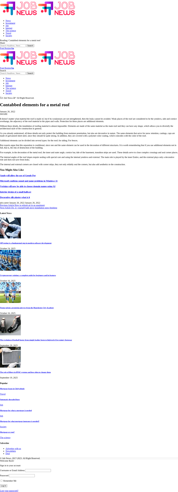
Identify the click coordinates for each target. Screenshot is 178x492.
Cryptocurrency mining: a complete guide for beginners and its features (28, 275)
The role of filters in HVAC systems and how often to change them (25, 372)
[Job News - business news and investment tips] (38, 16)
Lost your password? (9, 490)
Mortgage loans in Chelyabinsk (12, 389)
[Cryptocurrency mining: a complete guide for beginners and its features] (10, 270)
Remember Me (9, 481)
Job (1, 405)
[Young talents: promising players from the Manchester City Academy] (10, 302)
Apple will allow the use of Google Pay (18, 175)
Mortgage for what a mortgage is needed (16, 410)
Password (4, 475)
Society (3, 427)
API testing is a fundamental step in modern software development (25, 243)
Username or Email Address (12, 470)
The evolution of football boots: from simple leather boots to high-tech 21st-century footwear (36, 340)
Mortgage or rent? (7, 432)
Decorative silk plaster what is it (15, 197)
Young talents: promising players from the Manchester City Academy (27, 308)
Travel (3, 394)
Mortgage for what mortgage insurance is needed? (19, 421)
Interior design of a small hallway (15, 192)
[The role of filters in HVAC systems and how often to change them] (10, 367)
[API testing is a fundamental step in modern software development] (10, 237)
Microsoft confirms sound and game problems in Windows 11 (29, 181)
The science (5, 437)
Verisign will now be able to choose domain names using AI (27, 186)
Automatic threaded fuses (10, 399)
